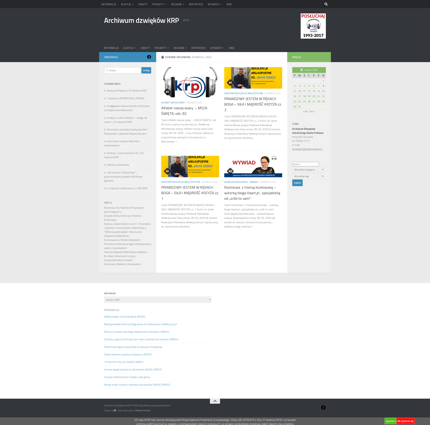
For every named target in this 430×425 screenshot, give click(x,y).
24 (299, 101)
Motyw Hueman (142, 410)
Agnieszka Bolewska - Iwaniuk (241, 182)
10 (299, 91)
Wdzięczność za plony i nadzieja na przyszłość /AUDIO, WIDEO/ (137, 385)
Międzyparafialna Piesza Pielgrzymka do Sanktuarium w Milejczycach (140, 324)
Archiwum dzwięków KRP (141, 20)
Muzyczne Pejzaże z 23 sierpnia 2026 (126, 90)
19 (309, 96)
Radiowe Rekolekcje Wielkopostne (243, 93)
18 (304, 96)
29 (323, 101)
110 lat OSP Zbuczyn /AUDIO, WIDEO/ (124, 362)
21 (318, 96)
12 (309, 91)
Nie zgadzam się (406, 421)
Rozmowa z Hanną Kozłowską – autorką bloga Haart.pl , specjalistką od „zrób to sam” (252, 192)
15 (323, 91)
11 (304, 91)
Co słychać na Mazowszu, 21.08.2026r (127, 188)
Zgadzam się (392, 421)
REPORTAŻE (196, 4)
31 (299, 107)
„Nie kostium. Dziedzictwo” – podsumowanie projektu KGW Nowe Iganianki (123, 177)
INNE (229, 4)
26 (309, 101)
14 (318, 91)
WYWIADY (213, 4)
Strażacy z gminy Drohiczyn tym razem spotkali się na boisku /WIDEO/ (141, 339)
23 (294, 101)
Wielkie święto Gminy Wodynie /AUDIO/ (124, 317)
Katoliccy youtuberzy (118, 165)
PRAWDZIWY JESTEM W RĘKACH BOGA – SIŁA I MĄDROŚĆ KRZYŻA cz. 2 (253, 104)
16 (294, 96)
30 (294, 107)
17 (299, 96)
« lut (305, 111)
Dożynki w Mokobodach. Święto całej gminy (127, 377)
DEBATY (142, 4)
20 (313, 96)
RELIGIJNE (176, 4)
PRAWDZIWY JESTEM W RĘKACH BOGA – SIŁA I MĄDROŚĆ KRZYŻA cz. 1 (190, 192)
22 (323, 96)
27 (313, 101)
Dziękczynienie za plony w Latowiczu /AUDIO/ (128, 354)
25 (304, 101)
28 (318, 101)
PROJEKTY (158, 4)
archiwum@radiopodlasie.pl (307, 149)
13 (313, 91)
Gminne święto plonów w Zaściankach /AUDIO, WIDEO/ (133, 369)
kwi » (312, 111)
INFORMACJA (108, 4)
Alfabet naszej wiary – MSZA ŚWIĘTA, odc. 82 (184, 110)
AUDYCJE (126, 4)
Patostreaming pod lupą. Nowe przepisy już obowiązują (133, 347)
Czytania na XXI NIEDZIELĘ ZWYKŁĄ (125, 98)
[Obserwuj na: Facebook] (149, 57)
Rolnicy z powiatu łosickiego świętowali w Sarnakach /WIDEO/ (136, 332)
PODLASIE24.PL (112, 310)
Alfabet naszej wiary (173, 102)
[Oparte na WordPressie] (115, 410)
